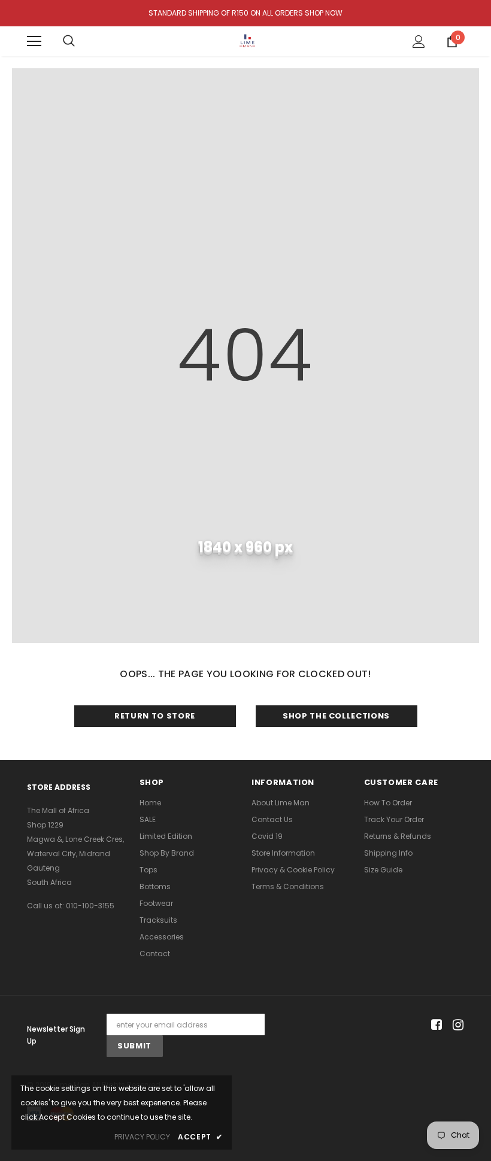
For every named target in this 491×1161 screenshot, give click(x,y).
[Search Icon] (81, 41)
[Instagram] (455, 1024)
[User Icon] (419, 41)
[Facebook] (434, 1024)
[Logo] (247, 41)
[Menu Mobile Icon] (34, 41)
